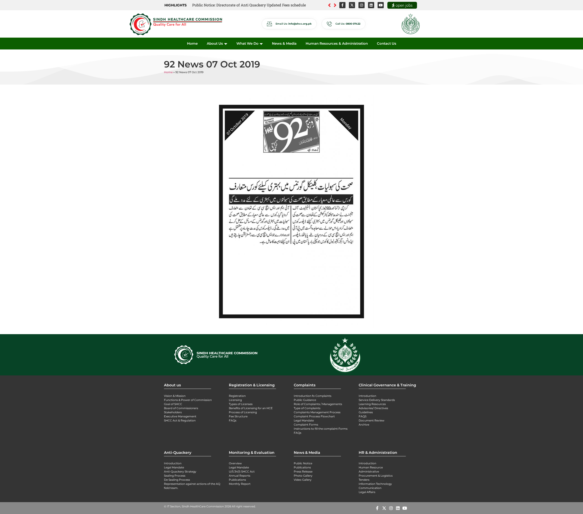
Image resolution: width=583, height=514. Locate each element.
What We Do (247, 43)
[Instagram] (361, 5)
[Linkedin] (371, 5)
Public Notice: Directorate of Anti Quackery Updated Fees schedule (249, 5)
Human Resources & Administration (337, 43)
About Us (215, 43)
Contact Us (386, 43)
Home (192, 43)
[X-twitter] (352, 5)
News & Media (284, 43)
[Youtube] (381, 5)
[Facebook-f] (342, 5)
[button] (335, 5)
